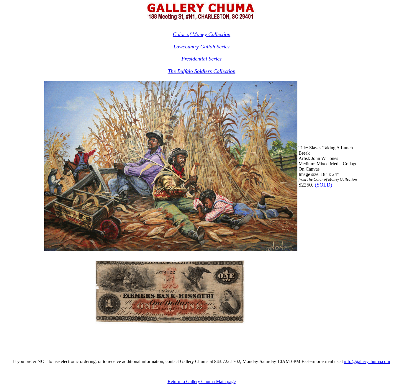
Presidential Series (201, 59)
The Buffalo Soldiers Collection (201, 71)
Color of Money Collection (201, 34)
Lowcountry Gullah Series (201, 47)
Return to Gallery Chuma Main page (202, 381)
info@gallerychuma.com (367, 361)
